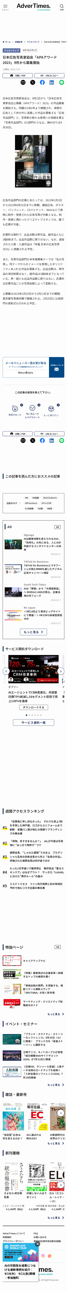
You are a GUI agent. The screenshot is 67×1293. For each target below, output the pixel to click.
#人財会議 (29, 508)
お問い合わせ (40, 1237)
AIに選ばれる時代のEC (33, 1136)
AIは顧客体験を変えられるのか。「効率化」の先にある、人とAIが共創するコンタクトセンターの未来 (42, 544)
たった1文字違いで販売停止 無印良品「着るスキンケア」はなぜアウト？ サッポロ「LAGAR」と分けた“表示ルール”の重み (37, 872)
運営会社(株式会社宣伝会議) (47, 1241)
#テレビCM (46, 503)
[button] (23, 82)
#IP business (31, 503)
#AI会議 (35, 497)
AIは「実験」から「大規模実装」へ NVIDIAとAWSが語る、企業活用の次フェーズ (42, 592)
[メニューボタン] (5, 7)
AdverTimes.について (14, 1233)
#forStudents (50, 497)
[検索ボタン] (62, 7)
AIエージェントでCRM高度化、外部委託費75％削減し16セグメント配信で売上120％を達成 (33, 696)
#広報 (40, 508)
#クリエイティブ (30, 50)
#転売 (49, 508)
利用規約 (7, 1237)
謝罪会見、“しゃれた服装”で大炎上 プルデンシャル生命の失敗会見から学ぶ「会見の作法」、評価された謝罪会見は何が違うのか (37, 856)
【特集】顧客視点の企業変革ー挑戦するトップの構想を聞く (43, 974)
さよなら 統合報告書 (13, 1195)
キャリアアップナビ (34, 960)
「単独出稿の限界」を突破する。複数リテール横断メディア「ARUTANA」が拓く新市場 (43, 989)
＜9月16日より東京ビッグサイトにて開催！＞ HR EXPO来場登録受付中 (43, 615)
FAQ (36, 1233)
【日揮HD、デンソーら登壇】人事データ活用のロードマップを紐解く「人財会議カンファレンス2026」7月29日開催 (43, 1072)
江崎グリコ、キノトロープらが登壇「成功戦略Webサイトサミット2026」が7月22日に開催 (43, 1055)
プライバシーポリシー (13, 1241)
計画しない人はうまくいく (37, 1195)
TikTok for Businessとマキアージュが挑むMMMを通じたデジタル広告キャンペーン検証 (43, 569)
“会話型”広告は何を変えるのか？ (13, 1136)
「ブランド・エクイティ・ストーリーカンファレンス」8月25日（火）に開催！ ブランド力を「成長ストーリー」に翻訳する (43, 1039)
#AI (26, 497)
